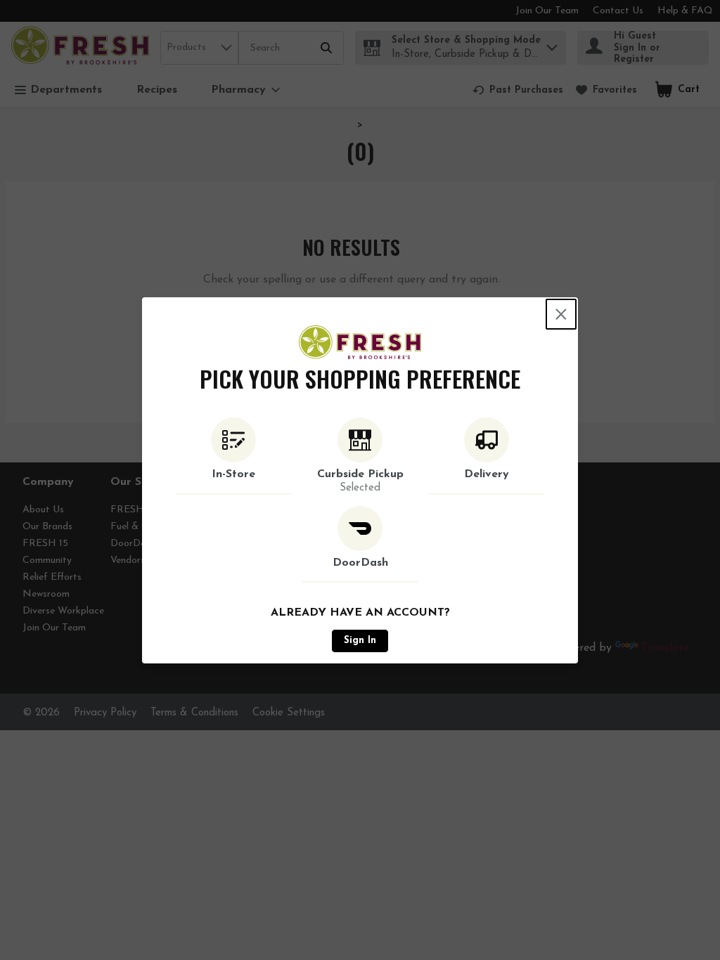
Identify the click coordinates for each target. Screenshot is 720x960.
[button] (233, 456)
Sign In (360, 640)
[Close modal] (561, 314)
